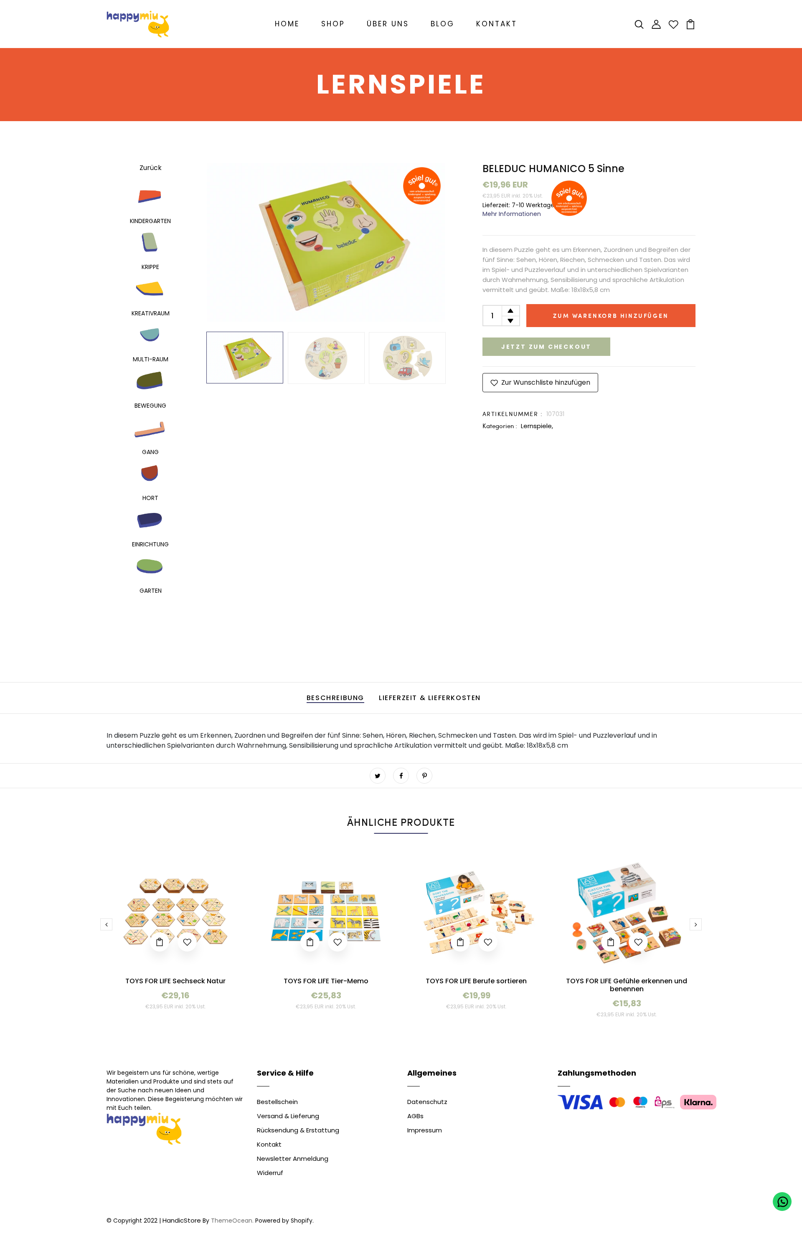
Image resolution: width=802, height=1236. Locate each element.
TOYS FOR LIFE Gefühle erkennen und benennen (626, 985)
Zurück (151, 168)
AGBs (415, 1116)
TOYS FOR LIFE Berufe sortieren (476, 981)
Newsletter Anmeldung (292, 1158)
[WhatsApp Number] (782, 1201)
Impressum (424, 1130)
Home (287, 24)
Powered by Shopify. (284, 1220)
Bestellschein (277, 1101)
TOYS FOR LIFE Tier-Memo (326, 981)
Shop (333, 24)
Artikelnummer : (512, 414)
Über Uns (388, 24)
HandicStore (181, 1220)
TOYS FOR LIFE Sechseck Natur (175, 981)
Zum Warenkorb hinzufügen (610, 315)
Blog (442, 24)
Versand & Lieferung (288, 1116)
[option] (326, 242)
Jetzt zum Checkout (546, 347)
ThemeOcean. (232, 1220)
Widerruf (270, 1172)
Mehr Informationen (511, 214)
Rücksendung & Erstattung (298, 1130)
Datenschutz (427, 1101)
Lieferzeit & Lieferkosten (430, 698)
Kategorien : (499, 425)
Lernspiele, (537, 425)
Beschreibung (335, 698)
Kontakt (496, 24)
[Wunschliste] (673, 23)
